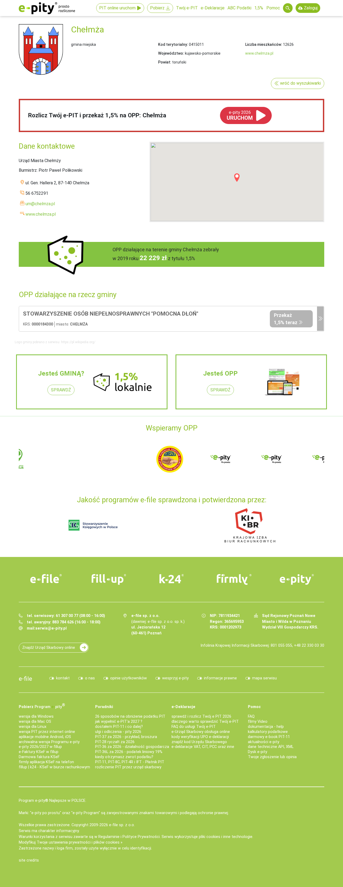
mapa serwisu (264, 678)
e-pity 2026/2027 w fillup (40, 746)
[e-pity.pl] (297, 579)
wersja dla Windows (36, 716)
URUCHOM (240, 115)
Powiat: (164, 62)
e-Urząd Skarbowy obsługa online (201, 731)
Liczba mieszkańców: (263, 44)
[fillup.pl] (108, 579)
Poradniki (104, 707)
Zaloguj (311, 7)
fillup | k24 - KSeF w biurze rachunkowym (54, 767)
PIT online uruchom (117, 7)
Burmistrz (28, 170)
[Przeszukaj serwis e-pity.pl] (288, 8)
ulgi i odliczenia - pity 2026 (118, 731)
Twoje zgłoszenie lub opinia (272, 757)
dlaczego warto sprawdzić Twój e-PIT (205, 721)
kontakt (63, 678)
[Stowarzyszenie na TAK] (294, 458)
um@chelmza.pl (40, 203)
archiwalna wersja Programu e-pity (49, 742)
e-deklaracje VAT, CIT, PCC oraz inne (203, 746)
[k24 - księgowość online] (171, 578)
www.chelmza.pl (259, 53)
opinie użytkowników (128, 678)
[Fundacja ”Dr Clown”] (193, 458)
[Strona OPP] (320, 318)
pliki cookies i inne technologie (225, 836)
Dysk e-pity (257, 752)
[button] (237, 177)
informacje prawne (220, 678)
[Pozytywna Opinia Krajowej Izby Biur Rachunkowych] (250, 524)
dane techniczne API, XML (270, 746)
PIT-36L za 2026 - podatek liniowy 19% (128, 752)
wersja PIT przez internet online (47, 731)
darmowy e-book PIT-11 (269, 737)
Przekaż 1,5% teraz (285, 318)
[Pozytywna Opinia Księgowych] (93, 524)
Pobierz (157, 7)
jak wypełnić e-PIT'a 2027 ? (118, 721)
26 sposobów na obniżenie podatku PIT (130, 716)
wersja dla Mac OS (35, 721)
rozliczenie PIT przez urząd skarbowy (128, 767)
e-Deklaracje (213, 7)
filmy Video (257, 721)
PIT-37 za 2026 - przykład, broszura (126, 737)
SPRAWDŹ (61, 389)
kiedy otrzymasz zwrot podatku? (124, 757)
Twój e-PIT (187, 7)
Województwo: (171, 53)
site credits (29, 860)
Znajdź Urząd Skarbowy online (48, 647)
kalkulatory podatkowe (268, 731)
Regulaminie (109, 836)
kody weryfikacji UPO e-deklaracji (200, 737)
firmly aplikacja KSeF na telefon (46, 762)
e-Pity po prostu (47, 8)
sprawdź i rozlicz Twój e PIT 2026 (201, 716)
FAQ (251, 716)
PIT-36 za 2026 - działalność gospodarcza (132, 746)
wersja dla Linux (32, 726)
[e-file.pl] (46, 578)
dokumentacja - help (266, 726)
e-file (25, 678)
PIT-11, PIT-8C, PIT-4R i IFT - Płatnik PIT (129, 762)
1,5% (258, 7)
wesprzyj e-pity (175, 678)
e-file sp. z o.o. (122, 825)
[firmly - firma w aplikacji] (234, 579)
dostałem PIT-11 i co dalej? (119, 726)
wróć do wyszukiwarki (300, 83)
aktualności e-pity (263, 742)
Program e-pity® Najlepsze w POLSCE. (52, 800)
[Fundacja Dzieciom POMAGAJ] (243, 458)
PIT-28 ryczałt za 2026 (115, 742)
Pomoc (273, 7)
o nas (90, 678)
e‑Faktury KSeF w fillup (38, 752)
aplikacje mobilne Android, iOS (45, 737)
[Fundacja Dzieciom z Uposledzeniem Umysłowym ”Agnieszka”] (40, 458)
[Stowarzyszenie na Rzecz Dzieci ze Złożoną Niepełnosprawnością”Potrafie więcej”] (142, 458)
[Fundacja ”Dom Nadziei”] (91, 458)
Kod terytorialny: (173, 44)
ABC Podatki (239, 7)
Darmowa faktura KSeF (39, 757)
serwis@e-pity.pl (51, 628)
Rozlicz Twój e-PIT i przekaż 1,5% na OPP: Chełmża (97, 115)
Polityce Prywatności (141, 836)
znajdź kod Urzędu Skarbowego (199, 742)
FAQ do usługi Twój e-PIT (194, 726)
